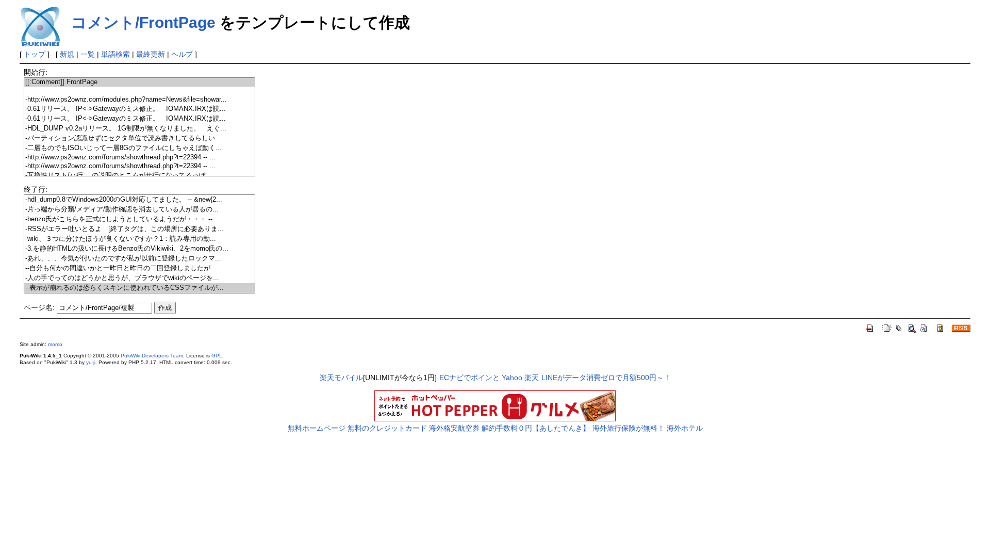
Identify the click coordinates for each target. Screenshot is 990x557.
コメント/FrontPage (143, 22)
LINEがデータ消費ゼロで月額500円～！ (606, 377)
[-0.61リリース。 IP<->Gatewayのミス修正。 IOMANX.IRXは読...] (139, 109)
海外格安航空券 (454, 428)
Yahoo (512, 377)
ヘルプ (182, 54)
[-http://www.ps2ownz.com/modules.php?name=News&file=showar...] (139, 99)
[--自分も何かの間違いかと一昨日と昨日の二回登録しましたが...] (139, 268)
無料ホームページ (316, 428)
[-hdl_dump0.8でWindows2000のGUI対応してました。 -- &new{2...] (139, 200)
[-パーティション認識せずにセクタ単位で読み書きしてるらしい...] (139, 138)
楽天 (531, 377)
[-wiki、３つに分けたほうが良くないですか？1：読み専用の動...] (139, 239)
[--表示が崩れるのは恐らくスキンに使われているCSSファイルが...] (139, 288)
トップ (34, 54)
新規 (67, 54)
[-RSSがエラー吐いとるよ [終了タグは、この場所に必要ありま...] (139, 229)
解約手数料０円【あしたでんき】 (536, 428)
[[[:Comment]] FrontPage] (139, 82)
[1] (139, 91)
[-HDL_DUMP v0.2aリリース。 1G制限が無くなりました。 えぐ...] (139, 129)
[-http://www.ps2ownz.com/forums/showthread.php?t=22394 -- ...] (139, 157)
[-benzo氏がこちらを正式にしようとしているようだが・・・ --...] (139, 219)
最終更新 (150, 54)
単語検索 (115, 54)
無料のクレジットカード (387, 428)
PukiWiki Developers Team (152, 355)
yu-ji (90, 362)
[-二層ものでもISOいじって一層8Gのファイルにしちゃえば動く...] (139, 148)
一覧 (87, 54)
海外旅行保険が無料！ (628, 428)
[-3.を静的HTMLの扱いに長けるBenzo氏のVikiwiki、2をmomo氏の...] (139, 249)
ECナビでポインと (469, 377)
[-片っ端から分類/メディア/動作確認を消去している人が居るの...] (139, 210)
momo (55, 344)
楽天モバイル (341, 377)
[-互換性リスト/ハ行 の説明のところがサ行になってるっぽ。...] (139, 176)
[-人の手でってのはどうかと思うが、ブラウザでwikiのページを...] (139, 278)
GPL (216, 355)
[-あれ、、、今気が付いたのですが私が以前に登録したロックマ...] (139, 259)
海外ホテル (685, 428)
